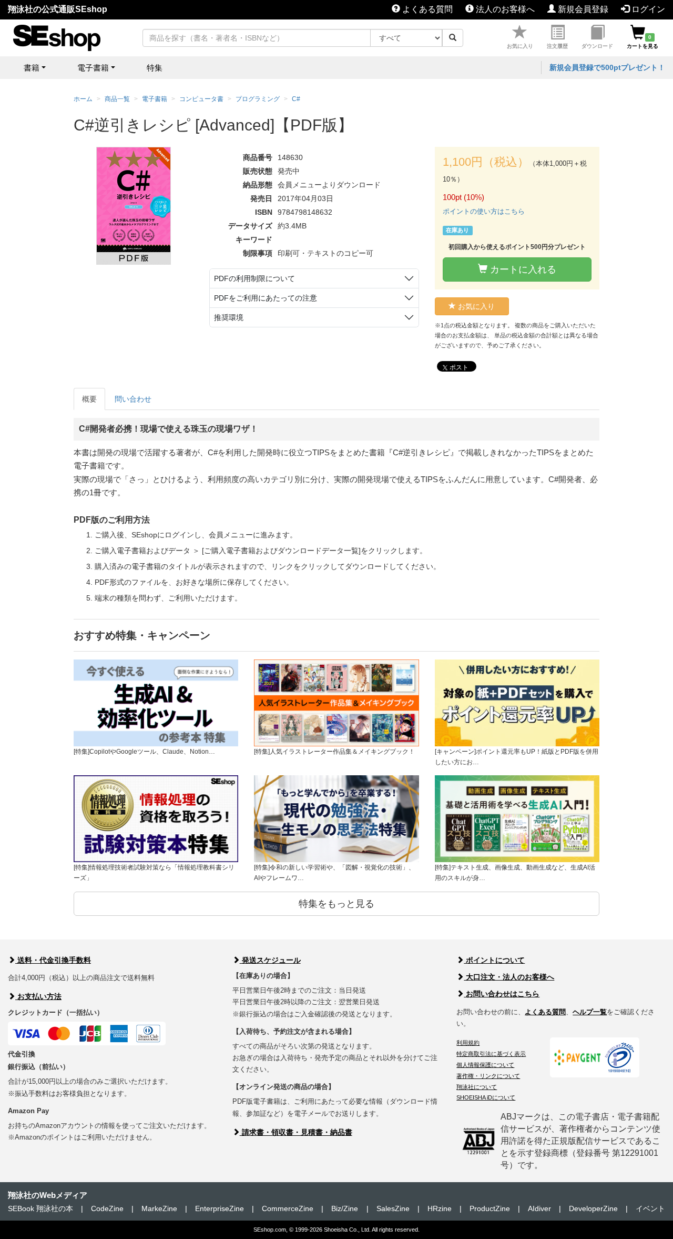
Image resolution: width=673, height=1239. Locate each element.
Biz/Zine (344, 1208)
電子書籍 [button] (93, 67)
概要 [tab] (89, 399)
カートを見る (642, 41)
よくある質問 (426, 9)
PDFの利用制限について (254, 278)
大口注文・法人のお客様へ (509, 977)
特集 (154, 67)
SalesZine (393, 1208)
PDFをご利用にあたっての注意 (265, 298)
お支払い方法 (38, 996)
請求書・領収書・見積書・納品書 (296, 1132)
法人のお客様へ (504, 9)
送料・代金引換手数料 (53, 960)
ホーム (83, 99)
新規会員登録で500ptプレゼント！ (607, 67)
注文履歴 (557, 46)
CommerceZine (287, 1208)
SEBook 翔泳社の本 (40, 1208)
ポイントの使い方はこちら (484, 211)
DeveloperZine (593, 1208)
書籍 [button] (31, 67)
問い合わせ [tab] (133, 399)
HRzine (439, 1208)
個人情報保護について (485, 1065)
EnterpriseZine (219, 1208)
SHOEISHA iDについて (485, 1097)
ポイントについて (494, 960)
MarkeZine (159, 1208)
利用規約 (468, 1043)
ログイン (647, 9)
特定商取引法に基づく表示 (491, 1054)
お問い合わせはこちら (501, 994)
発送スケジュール (270, 960)
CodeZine (107, 1208)
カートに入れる (521, 269)
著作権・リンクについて (488, 1076)
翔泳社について (476, 1087)
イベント (650, 1208)
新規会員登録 (582, 9)
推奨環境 (228, 317)
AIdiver (539, 1208)
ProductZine (490, 1208)
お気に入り (520, 46)
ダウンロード (597, 46)
